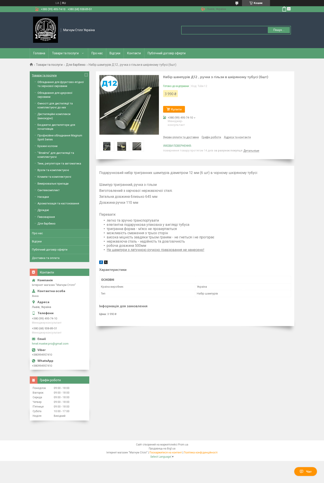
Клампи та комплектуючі (54, 176)
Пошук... (279, 30)
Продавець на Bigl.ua (162, 448)
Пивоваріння (46, 217)
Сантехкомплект (48, 190)
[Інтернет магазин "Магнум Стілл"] (45, 30)
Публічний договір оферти (167, 53)
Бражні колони (47, 146)
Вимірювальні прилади (53, 183)
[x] (106, 263)
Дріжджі (43, 210)
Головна (39, 53)
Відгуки (115, 53)
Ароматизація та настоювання (58, 203)
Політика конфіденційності (201, 452)
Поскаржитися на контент (165, 452)
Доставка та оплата (46, 258)
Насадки (43, 196)
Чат (309, 471)
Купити (176, 109)
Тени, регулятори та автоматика (59, 163)
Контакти (134, 53)
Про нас (97, 53)
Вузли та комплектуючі (53, 170)
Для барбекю (76, 64)
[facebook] (101, 263)
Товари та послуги (65, 53)
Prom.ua (183, 444)
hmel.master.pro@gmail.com (50, 343)
